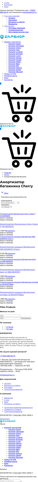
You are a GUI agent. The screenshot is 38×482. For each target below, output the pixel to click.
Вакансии (8, 398)
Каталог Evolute (15, 54)
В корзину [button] (10, 231)
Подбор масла (10, 76)
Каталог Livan (14, 56)
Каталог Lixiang (15, 52)
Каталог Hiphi (14, 62)
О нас (6, 3)
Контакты (8, 5)
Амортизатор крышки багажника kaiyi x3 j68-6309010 (17, 270)
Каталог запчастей (12, 42)
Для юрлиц (9, 26)
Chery (6, 175)
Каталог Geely (14, 44)
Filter (6, 193)
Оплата (11, 18)
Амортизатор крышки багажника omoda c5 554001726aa (17, 293)
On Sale (9, 329)
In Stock (9, 327)
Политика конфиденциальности (18, 408)
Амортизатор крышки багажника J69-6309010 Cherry (17, 248)
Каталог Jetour (15, 58)
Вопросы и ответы (16, 22)
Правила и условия (12, 410)
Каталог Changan (16, 46)
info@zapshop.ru (29, 12)
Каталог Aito (14, 50)
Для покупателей (12, 16)
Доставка (12, 20)
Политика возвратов (13, 389)
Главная (7, 173)
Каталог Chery (14, 48)
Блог (6, 7)
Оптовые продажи (16, 28)
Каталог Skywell (15, 72)
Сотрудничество (15, 30)
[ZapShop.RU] (12, 38)
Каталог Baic (14, 64)
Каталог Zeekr (14, 70)
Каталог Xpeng (15, 68)
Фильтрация (26, 318)
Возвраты (12, 24)
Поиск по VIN (10, 74)
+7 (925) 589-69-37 (7, 356)
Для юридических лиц (18, 32)
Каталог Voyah (14, 60)
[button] (6, 218)
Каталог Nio (13, 66)
